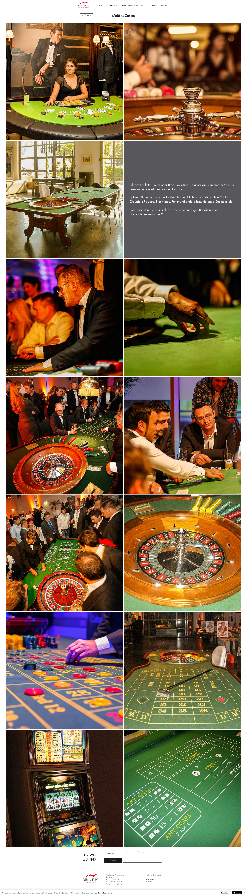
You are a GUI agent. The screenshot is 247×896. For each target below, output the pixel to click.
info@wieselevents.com (153, 875)
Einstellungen (225, 893)
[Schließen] (245, 892)
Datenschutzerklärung (105, 893)
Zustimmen (237, 893)
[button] (154, 5)
